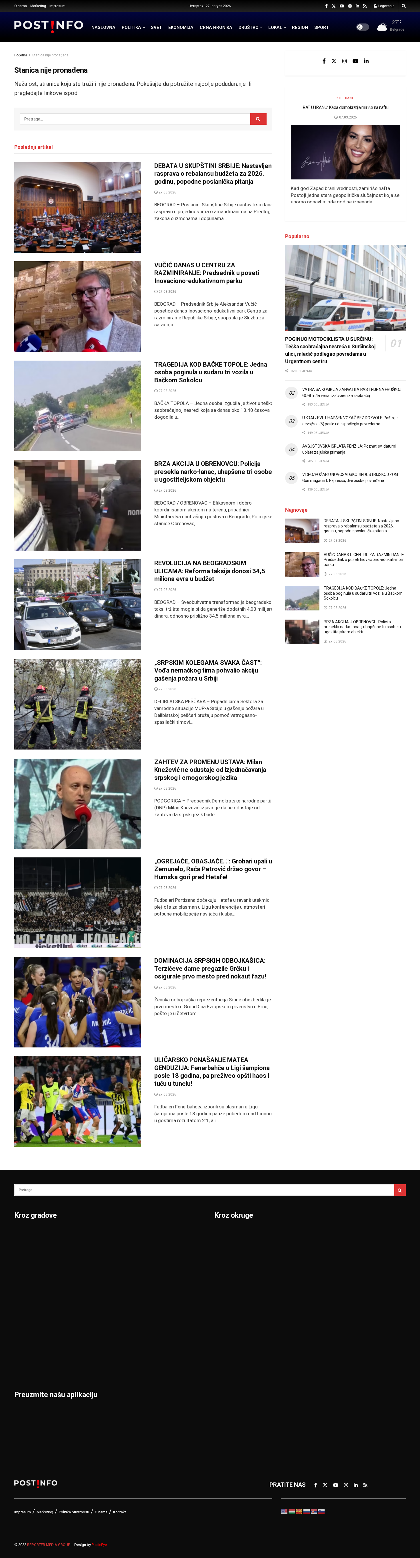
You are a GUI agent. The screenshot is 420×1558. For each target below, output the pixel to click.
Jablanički (227, 1263)
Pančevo (92, 1278)
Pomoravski (325, 1233)
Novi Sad (93, 1263)
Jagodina (26, 1278)
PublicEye (99, 1545)
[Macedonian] (299, 1511)
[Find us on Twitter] (334, 6)
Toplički (319, 1352)
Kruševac (26, 1337)
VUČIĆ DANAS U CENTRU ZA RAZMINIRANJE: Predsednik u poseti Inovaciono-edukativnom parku (206, 273)
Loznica (24, 1367)
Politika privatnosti (74, 1512)
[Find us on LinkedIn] (357, 6)
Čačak (22, 1263)
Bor (19, 1248)
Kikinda (23, 1293)
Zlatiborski (323, 1397)
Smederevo (96, 1367)
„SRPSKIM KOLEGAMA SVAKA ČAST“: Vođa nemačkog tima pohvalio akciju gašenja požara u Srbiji (208, 670)
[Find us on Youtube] (342, 6)
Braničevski (229, 1248)
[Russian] (307, 1511)
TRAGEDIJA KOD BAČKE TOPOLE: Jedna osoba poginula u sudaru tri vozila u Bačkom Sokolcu (210, 372)
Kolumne (345, 98)
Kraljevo (25, 1323)
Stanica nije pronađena (50, 55)
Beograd (25, 1233)
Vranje (156, 1308)
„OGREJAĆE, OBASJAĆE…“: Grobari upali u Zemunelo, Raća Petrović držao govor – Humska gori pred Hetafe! (213, 869)
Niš (85, 1233)
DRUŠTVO (249, 27)
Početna (20, 55)
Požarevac (95, 1308)
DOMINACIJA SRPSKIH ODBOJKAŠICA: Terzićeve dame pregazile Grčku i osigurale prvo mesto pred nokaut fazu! (210, 968)
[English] (284, 1511)
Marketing (38, 6)
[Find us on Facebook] (326, 6)
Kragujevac (29, 1308)
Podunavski (229, 1412)
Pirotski (224, 1397)
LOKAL (275, 27)
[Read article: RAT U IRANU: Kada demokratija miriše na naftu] (345, 152)
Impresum (57, 6)
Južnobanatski (233, 1293)
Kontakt (119, 1512)
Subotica (159, 1263)
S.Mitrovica (163, 1248)
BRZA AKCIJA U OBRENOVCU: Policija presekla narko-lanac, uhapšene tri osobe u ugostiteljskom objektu (213, 471)
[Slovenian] (321, 1511)
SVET (156, 27)
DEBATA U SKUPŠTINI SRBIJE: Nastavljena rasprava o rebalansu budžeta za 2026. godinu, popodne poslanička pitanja (214, 173)
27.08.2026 (167, 192)
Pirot (87, 1293)
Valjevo (157, 1293)
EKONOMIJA (180, 27)
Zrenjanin (160, 1352)
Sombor (158, 1233)
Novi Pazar (95, 1248)
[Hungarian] (292, 1511)
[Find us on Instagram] (350, 6)
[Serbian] (314, 1511)
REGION (300, 27)
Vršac (155, 1323)
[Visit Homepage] (48, 27)
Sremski (320, 1323)
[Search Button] (404, 6)
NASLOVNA (103, 27)
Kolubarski (228, 1308)
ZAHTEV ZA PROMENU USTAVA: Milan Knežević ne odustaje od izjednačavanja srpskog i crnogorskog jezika (210, 769)
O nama (20, 6)
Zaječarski (323, 1367)
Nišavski (225, 1367)
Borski (222, 1233)
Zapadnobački (327, 1382)
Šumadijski (323, 1337)
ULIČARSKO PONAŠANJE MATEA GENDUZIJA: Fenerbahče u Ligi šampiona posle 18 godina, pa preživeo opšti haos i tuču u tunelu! (212, 1071)
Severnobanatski (331, 1293)
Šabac (89, 1352)
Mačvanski (228, 1337)
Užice (155, 1278)
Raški (316, 1263)
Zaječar (157, 1337)
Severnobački (327, 1278)
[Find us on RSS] (365, 6)
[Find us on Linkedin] (366, 61)
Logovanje (386, 6)
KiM (219, 1323)
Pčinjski (224, 1382)
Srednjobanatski (330, 1308)
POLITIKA (131, 27)
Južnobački (229, 1278)
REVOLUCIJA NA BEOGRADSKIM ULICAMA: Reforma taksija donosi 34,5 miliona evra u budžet (209, 570)
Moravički (227, 1352)
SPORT (321, 27)
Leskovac (27, 1352)
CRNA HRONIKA (216, 27)
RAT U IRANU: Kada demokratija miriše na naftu (345, 107)
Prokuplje (93, 1337)
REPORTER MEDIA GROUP (49, 1545)
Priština (91, 1323)
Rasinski (320, 1248)
